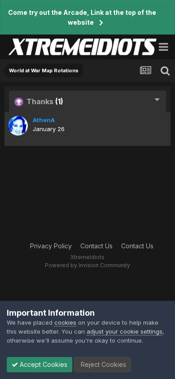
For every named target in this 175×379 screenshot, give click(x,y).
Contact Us (96, 246)
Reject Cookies (102, 364)
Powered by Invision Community (87, 265)
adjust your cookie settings (124, 331)
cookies (65, 322)
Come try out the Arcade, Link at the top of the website (82, 17)
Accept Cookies (42, 364)
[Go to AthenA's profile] (18, 126)
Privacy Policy (51, 246)
